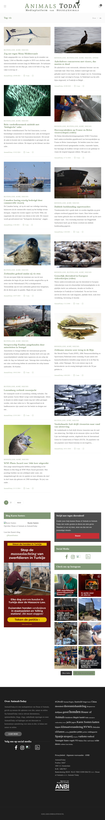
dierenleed (59, 706)
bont (89, 702)
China (94, 701)
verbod (90, 736)
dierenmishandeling (75, 706)
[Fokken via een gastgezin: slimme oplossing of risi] (65, 609)
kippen (58, 727)
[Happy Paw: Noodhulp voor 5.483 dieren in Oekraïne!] (65, 633)
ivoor (64, 722)
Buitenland (9, 50)
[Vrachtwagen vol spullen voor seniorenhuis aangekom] (65, 657)
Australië (78, 702)
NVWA (87, 726)
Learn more (13, 734)
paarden (73, 731)
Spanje (59, 736)
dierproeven (91, 706)
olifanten (59, 731)
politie (85, 732)
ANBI (87, 755)
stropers (75, 737)
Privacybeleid (60, 755)
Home (94, 18)
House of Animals (17, 526)
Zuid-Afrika (69, 744)
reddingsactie (92, 732)
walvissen (90, 741)
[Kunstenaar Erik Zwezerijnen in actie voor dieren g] (89, 585)
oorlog (67, 732)
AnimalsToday (8, 75)
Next (19, 502)
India (86, 717)
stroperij (68, 736)
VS (76, 740)
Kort (18, 50)
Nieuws (25, 50)
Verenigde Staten (62, 740)
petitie (79, 732)
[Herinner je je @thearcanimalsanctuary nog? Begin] (89, 609)
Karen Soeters (33, 523)
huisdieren (69, 717)
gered (66, 712)
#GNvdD (59, 702)
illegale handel (79, 717)
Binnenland (60, 58)
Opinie (95, 58)
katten (95, 722)
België (85, 702)
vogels (72, 740)
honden (75, 712)
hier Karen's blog (14, 532)
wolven (63, 744)
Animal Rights (69, 702)
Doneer (78, 536)
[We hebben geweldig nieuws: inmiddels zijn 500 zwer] (65, 585)
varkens (82, 736)
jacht (68, 722)
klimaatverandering (72, 726)
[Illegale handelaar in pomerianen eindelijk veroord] (89, 657)
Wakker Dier (82, 741)
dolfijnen (58, 712)
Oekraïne (96, 727)
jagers (73, 722)
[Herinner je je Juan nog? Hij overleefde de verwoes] (89, 633)
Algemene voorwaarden (75, 755)
